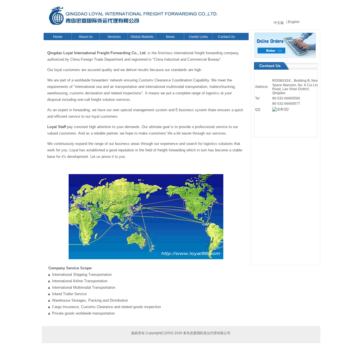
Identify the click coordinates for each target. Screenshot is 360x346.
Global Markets (142, 37)
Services (114, 37)
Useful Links (198, 37)
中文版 (279, 23)
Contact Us (226, 37)
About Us (86, 37)
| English (293, 22)
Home (57, 37)
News (170, 37)
